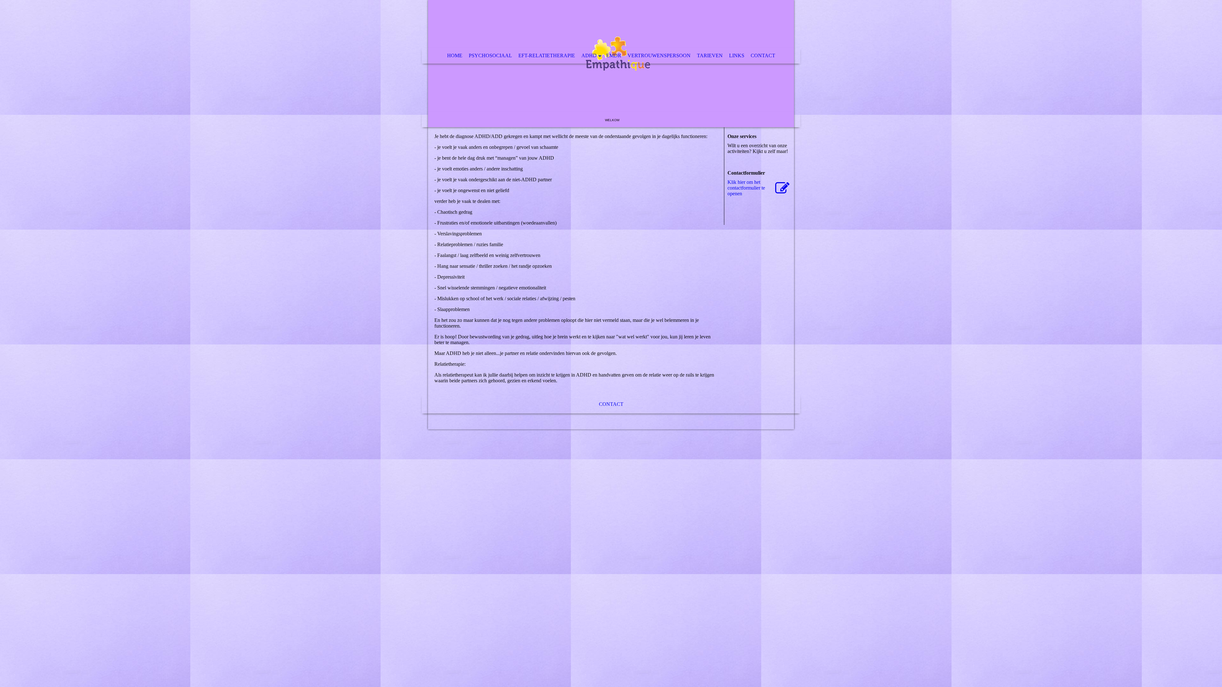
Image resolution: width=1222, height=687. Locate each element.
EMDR (613, 55)
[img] (611, 63)
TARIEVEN (710, 55)
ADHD (589, 55)
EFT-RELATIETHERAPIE (546, 55)
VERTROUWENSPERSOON (659, 55)
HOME (454, 55)
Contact (763, 55)
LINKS (736, 55)
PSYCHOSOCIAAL (490, 55)
